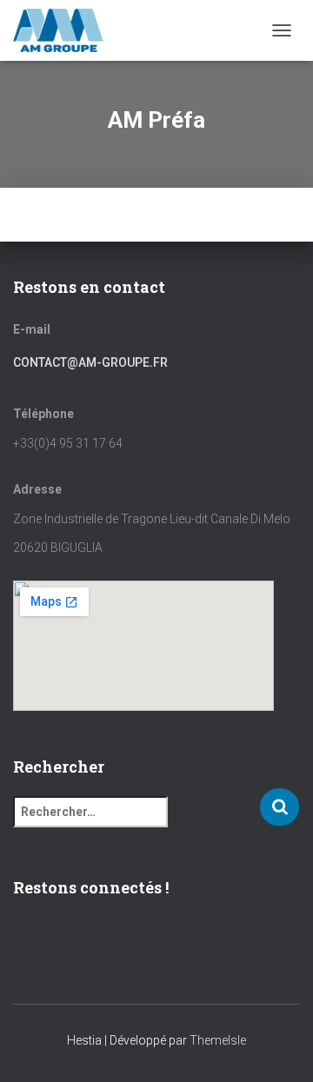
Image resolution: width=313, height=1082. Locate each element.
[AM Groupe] (65, 30)
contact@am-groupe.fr (90, 362)
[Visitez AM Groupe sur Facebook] (22, 940)
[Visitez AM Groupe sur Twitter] (79, 940)
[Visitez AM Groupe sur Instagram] (51, 940)
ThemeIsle (218, 1040)
